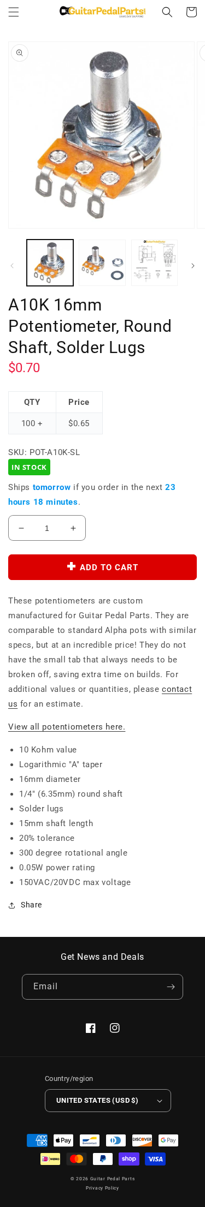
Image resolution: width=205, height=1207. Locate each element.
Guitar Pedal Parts (112, 1178)
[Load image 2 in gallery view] (102, 263)
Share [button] (31, 904)
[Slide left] (12, 266)
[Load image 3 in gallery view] (154, 263)
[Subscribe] (171, 987)
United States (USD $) (97, 1100)
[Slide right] (193, 266)
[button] (14, 12)
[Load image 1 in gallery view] (50, 263)
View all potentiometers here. (66, 727)
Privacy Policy (102, 1188)
